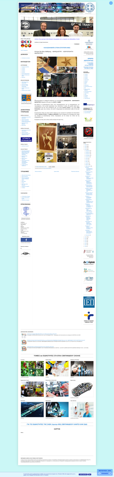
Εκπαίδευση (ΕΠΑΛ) (42, 13)
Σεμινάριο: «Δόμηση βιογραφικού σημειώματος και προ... (88, 190)
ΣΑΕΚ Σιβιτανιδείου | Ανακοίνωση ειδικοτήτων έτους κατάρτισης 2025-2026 (40, 346)
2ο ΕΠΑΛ (23, 69)
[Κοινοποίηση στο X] (51, 166)
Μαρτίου (87, 164)
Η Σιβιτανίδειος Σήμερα (26, 196)
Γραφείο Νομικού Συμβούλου (25, 165)
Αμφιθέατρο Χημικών (25, 186)
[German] (22, 47)
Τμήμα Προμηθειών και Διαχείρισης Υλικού (26, 134)
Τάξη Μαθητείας (87, 98)
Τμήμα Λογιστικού (25, 132)
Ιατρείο (23, 182)
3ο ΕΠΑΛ (23, 70)
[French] (26, 43)
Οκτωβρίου (88, 153)
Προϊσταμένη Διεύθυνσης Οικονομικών (26, 130)
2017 (86, 244)
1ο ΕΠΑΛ (23, 68)
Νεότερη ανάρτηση (38, 171)
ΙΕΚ (85, 87)
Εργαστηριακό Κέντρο (25, 73)
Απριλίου (87, 163)
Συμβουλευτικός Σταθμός (26, 90)
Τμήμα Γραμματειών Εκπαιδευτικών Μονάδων (26, 121)
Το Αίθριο (23, 187)
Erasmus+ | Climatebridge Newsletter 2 (88, 197)
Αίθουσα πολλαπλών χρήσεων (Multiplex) (25, 178)
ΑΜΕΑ (23, 180)
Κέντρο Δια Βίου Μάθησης (47, 168)
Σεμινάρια (86, 95)
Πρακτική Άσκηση (25, 84)
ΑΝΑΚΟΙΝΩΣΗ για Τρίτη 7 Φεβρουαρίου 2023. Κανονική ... (89, 210)
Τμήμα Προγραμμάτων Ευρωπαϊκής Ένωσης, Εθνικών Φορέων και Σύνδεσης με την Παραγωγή (26, 152)
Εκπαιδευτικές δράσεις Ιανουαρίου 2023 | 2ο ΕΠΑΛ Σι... (89, 227)
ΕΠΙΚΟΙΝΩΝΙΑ (88, 13)
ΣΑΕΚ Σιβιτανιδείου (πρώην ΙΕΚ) (25, 82)
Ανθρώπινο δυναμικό (25, 200)
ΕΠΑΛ (85, 83)
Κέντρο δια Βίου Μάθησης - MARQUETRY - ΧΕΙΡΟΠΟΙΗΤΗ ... (89, 182)
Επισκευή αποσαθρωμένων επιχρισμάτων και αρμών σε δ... (88, 169)
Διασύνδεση (73, 13)
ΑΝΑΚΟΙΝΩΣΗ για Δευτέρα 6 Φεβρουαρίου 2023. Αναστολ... (88, 223)
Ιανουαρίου (88, 235)
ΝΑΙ (90, 474)
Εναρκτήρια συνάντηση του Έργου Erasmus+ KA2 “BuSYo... (89, 232)
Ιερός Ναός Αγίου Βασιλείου (25, 184)
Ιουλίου (87, 158)
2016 (86, 246)
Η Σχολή (29, 13)
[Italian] (29, 43)
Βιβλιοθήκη (24, 125)
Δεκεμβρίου (88, 150)
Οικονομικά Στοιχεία (87, 91)
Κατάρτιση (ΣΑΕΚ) (52, 13)
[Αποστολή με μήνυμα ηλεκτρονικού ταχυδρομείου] (49, 166)
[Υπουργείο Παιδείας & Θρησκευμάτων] (88, 253)
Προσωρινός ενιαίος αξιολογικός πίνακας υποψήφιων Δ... (88, 173)
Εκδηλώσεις (86, 85)
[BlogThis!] (50, 166)
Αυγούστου (88, 156)
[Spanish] (26, 47)
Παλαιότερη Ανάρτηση (75, 171)
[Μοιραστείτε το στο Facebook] (53, 166)
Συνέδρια (86, 96)
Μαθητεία (23, 77)
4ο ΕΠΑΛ (23, 72)
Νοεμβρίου (88, 152)
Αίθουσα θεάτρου (25, 176)
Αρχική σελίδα (22, 13)
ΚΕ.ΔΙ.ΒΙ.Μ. (60, 13)
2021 (86, 238)
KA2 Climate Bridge (87, 111)
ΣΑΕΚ (85, 94)
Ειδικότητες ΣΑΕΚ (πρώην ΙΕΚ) (25, 86)
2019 (86, 241)
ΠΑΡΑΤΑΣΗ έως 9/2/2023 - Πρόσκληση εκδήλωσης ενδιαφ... (88, 218)
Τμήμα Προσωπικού (25, 119)
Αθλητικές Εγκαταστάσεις (26, 175)
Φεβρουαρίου (88, 166)
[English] (22, 43)
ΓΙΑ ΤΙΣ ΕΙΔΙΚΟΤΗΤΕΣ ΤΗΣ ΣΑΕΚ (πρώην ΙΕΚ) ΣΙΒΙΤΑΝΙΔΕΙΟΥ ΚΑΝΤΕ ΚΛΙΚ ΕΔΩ (57, 424)
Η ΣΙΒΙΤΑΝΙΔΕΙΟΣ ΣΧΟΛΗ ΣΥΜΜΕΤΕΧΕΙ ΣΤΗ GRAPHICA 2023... (89, 201)
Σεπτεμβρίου (88, 155)
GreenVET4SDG (87, 112)
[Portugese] (29, 47)
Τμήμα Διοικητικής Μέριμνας (25, 123)
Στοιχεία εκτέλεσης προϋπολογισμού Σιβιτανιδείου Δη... (89, 186)
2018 (86, 243)
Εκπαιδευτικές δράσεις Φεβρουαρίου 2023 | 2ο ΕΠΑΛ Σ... (89, 178)
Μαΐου (87, 161)
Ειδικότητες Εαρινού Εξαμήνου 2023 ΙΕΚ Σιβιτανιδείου (89, 193)
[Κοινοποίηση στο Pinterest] (54, 166)
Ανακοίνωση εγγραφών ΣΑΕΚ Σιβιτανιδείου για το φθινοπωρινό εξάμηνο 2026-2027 (42, 333)
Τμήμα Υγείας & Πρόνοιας (24, 159)
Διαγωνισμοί (86, 79)
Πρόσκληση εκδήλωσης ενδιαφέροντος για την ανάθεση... (89, 205)
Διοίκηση (34, 13)
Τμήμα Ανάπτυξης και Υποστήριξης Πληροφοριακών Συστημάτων (25, 162)
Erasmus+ (67, 13)
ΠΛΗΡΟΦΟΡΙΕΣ (83, 474)
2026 (86, 144)
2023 (86, 149)
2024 (86, 147)
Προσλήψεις (80, 13)
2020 (86, 240)
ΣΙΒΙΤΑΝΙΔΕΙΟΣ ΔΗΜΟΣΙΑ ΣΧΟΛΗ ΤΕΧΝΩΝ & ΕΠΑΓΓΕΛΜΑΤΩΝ (49, 5)
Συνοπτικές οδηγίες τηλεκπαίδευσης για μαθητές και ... (89, 213)
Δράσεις (85, 82)
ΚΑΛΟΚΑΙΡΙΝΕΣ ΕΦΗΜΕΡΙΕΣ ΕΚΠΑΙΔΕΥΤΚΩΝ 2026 (89, 64)
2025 (86, 146)
